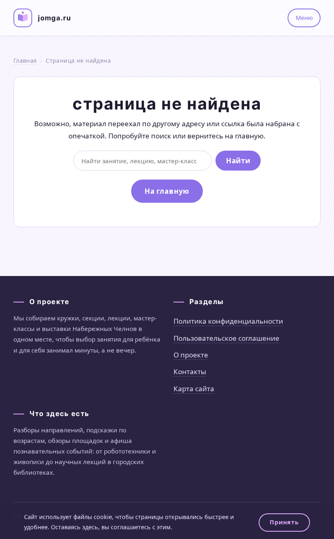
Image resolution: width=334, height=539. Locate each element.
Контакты (190, 371)
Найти (238, 160)
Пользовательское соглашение (226, 338)
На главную (167, 191)
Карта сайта (194, 388)
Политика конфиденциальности (228, 321)
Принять (284, 522)
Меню (304, 18)
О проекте (191, 354)
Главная (25, 60)
